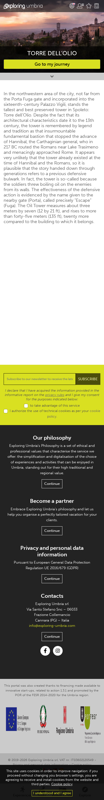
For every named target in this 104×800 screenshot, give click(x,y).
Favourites (89, 6)
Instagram (58, 651)
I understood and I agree (52, 793)
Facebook (45, 651)
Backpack (96, 6)
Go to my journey (52, 64)
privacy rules (54, 395)
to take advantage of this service (55, 406)
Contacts (52, 596)
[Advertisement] (52, 291)
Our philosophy (52, 438)
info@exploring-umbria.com (52, 625)
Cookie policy (81, 764)
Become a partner (52, 501)
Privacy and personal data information (52, 551)
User (80, 6)
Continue (52, 484)
